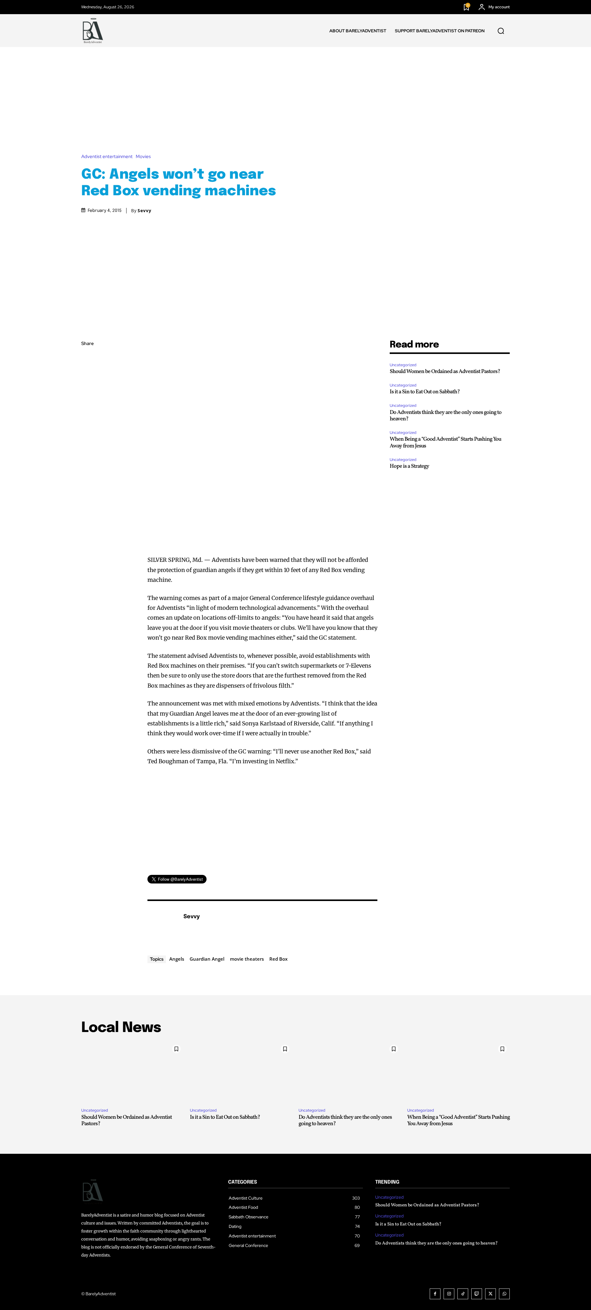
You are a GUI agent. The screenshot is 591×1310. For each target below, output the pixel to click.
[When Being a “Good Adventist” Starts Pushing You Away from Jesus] (458, 1072)
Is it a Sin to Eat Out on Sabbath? (425, 392)
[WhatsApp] (87, 402)
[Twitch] (476, 1293)
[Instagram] (449, 1293)
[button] (501, 31)
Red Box (278, 959)
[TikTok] (462, 1293)
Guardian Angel (207, 959)
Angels (176, 959)
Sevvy (144, 210)
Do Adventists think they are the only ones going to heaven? (445, 416)
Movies (143, 156)
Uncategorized (403, 364)
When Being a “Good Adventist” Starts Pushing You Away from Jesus (445, 442)
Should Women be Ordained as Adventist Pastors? (445, 371)
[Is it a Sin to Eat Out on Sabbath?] (241, 1072)
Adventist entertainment (107, 156)
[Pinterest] (87, 387)
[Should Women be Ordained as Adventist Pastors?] (132, 1072)
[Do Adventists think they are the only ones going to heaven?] (350, 1072)
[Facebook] (87, 358)
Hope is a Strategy (409, 466)
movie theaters (247, 959)
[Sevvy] (162, 926)
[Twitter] (87, 373)
